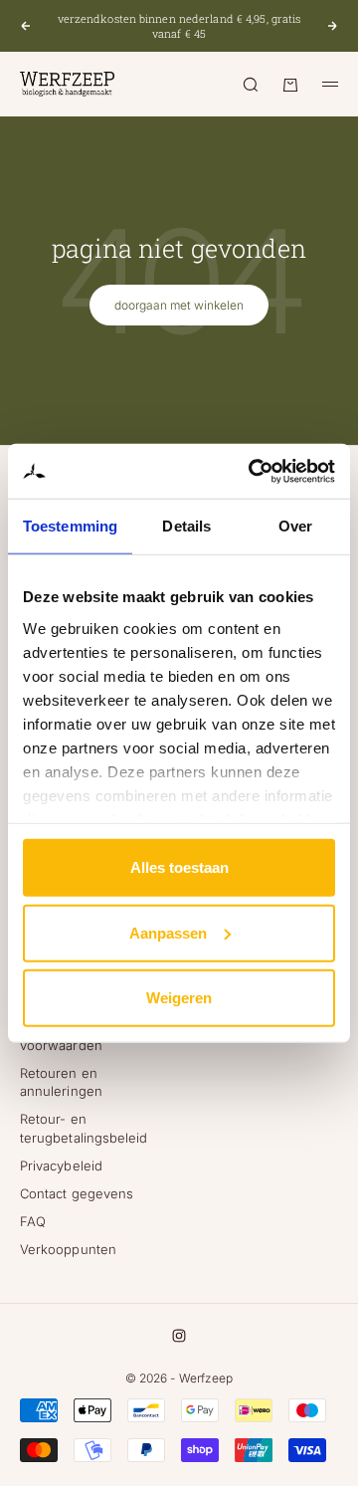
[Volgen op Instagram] (179, 1336)
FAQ (33, 1221)
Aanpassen (168, 932)
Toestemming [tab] (70, 526)
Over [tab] (295, 526)
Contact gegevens (76, 1193)
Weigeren (179, 997)
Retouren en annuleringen (61, 1082)
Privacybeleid (61, 1165)
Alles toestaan (179, 867)
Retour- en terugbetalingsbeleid (83, 1128)
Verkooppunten (68, 1249)
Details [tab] (186, 526)
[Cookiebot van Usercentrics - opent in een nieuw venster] (252, 471)
